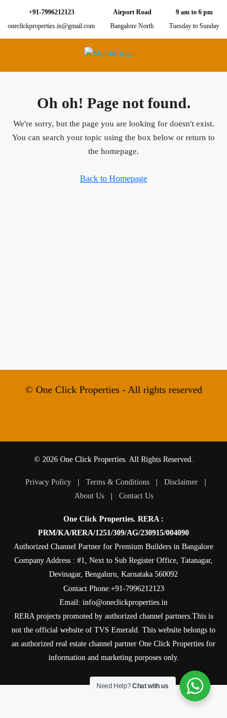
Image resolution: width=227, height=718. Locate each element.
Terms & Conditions (117, 482)
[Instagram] (113, 421)
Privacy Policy (48, 482)
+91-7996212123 (51, 12)
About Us (89, 496)
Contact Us (136, 496)
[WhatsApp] (134, 421)
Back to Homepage (113, 178)
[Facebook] (93, 421)
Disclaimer (181, 482)
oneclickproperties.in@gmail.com (51, 26)
